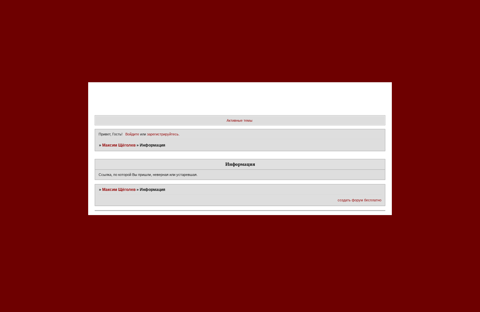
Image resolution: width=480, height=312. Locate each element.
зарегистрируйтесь (163, 134)
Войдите (132, 134)
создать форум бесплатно (359, 200)
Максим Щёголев (119, 145)
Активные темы (239, 120)
